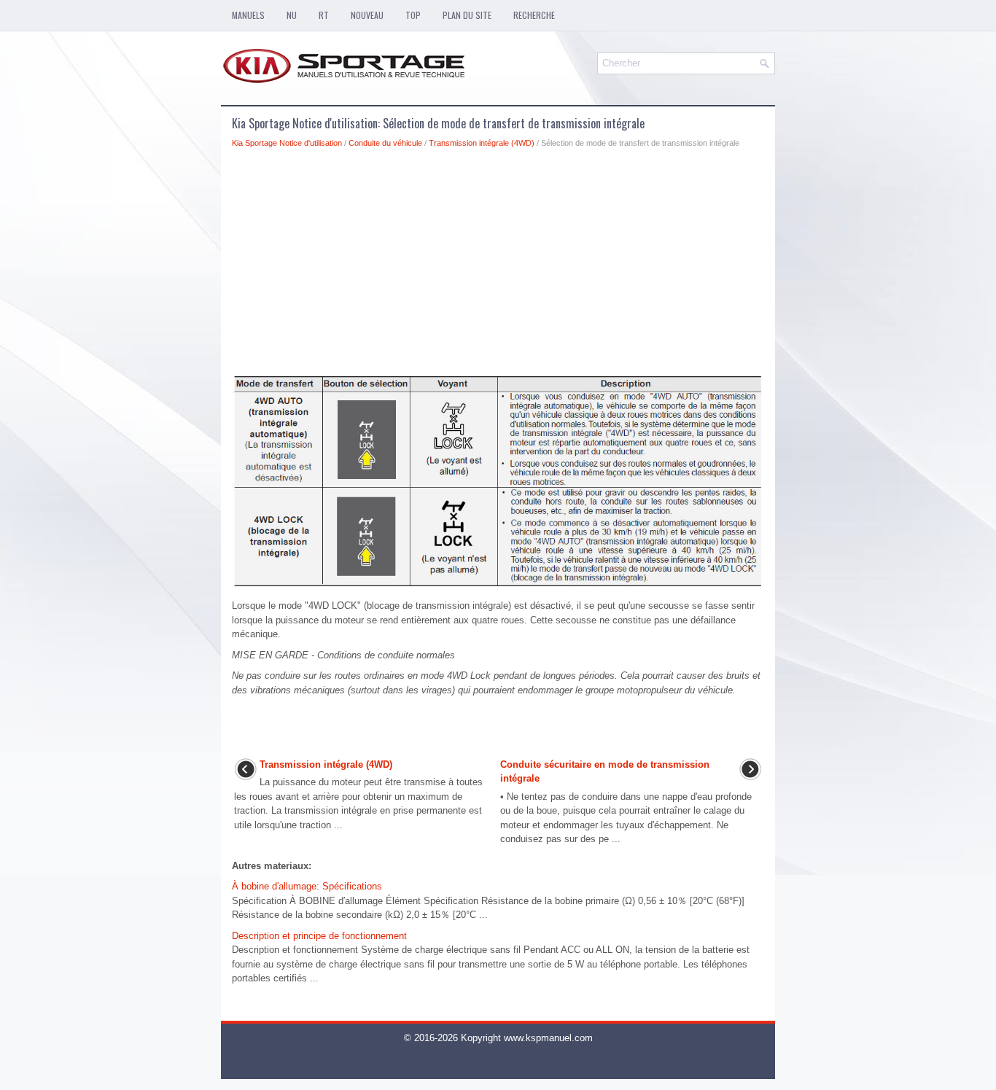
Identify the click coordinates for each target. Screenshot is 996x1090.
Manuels (248, 15)
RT (324, 15)
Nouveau (367, 15)
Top (413, 15)
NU (292, 15)
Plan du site (467, 15)
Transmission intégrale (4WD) (481, 143)
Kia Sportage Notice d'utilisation (287, 143)
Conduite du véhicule (385, 143)
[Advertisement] (498, 265)
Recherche (534, 15)
